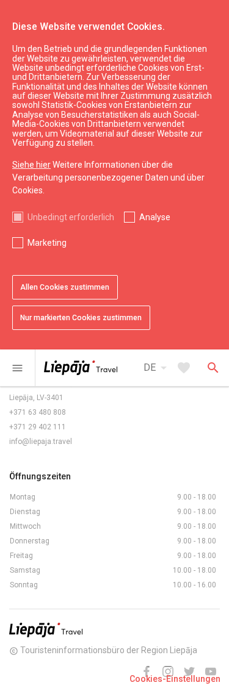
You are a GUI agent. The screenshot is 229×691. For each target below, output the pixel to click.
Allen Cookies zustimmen (64, 287)
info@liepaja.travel (40, 441)
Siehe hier (31, 165)
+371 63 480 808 (37, 412)
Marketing (47, 243)
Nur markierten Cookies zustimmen (81, 317)
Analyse (154, 217)
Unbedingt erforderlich (70, 217)
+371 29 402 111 (37, 427)
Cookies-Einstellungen (174, 679)
